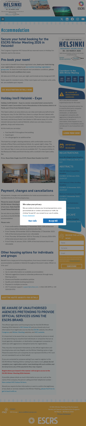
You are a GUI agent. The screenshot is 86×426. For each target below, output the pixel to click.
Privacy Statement (29, 215)
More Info (32, 220)
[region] (43, 213)
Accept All (53, 220)
